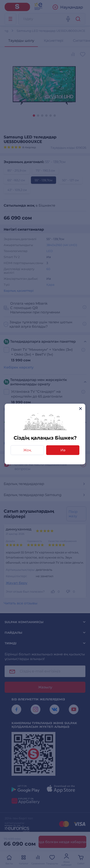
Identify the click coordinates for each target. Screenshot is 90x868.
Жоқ (27, 450)
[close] (80, 408)
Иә (62, 450)
